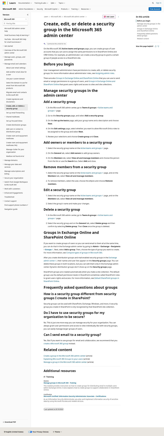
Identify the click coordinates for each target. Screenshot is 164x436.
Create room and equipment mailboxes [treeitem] (17, 137)
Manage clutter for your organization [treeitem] (15, 150)
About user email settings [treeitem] (16, 68)
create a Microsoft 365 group (56, 343)
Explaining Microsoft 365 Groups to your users (63, 359)
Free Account (155, 9)
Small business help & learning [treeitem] (16, 35)
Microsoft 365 (56, 16)
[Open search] (153, 3)
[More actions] (118, 17)
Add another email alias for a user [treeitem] (16, 73)
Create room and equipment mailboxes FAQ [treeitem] (17, 144)
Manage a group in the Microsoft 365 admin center (65, 362)
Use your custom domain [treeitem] (15, 79)
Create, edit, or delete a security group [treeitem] (15, 107)
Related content (143, 39)
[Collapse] (28, 15)
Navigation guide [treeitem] (10, 209)
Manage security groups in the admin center (148, 25)
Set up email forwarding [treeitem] (15, 113)
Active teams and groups (91, 148)
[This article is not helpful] (158, 46)
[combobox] (15, 19)
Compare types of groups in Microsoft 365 (84, 252)
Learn (46, 16)
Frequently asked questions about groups (147, 35)
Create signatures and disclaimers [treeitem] (14, 100)
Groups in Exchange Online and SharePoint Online (77, 78)
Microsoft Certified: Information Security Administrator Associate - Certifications (75, 396)
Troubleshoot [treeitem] (9, 197)
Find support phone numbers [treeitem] (15, 205)
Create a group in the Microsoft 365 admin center (64, 356)
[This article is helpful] (155, 46)
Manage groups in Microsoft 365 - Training (60, 383)
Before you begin (143, 21)
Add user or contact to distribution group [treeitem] (14, 130)
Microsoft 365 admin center (74, 16)
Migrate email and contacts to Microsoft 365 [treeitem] (16, 93)
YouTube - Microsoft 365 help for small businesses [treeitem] (15, 40)
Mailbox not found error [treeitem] (15, 156)
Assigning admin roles (104, 73)
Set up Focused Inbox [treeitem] (14, 121)
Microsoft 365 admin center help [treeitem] (14, 29)
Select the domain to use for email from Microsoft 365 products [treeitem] (16, 85)
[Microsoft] (4, 3)
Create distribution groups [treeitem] (16, 125)
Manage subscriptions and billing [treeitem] (14, 172)
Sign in (158, 3)
